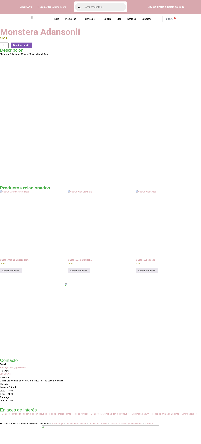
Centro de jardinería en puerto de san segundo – (25, 414)
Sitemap (149, 423)
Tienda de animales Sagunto (165, 414)
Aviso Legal (57, 423)
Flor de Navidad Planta (60, 414)
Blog (119, 19)
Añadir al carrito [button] (11, 270)
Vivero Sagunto (189, 414)
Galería (107, 19)
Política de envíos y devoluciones (126, 423)
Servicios (90, 19)
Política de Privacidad (76, 423)
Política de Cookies (98, 423)
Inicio (56, 19)
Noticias (131, 19)
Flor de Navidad (81, 414)
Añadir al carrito (21, 45)
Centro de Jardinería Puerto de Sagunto (110, 414)
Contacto (147, 19)
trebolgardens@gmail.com (13, 367)
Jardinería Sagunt (140, 414)
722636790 (5, 374)
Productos (70, 19)
